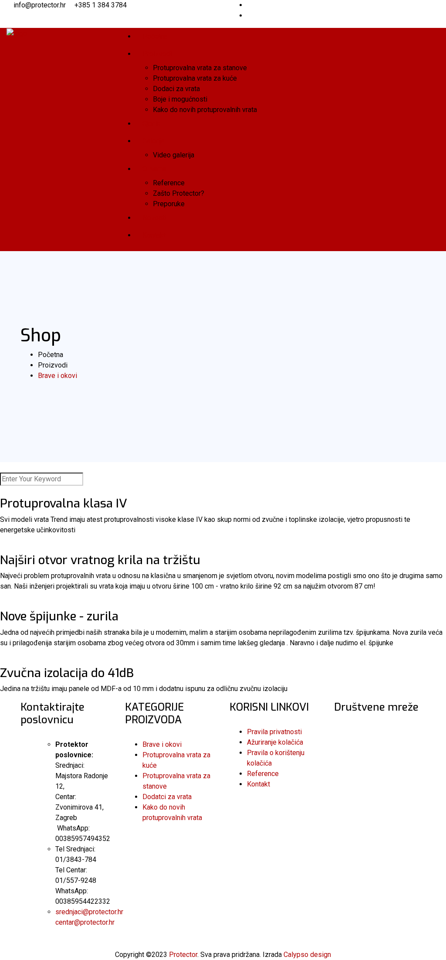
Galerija (153, 141)
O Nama (154, 169)
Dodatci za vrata (167, 797)
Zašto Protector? (178, 193)
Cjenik (151, 123)
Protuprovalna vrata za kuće (195, 78)
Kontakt (154, 235)
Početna (155, 36)
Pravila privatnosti (274, 732)
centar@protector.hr (85, 922)
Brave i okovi (162, 744)
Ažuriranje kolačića (275, 742)
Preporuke (169, 204)
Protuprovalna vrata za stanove (200, 68)
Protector (183, 954)
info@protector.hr (40, 5)
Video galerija (173, 155)
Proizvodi (157, 54)
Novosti (154, 218)
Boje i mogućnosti (180, 99)
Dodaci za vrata (176, 89)
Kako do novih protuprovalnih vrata (205, 110)
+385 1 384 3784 (100, 5)
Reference (169, 183)
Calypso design (307, 954)
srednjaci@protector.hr (89, 912)
